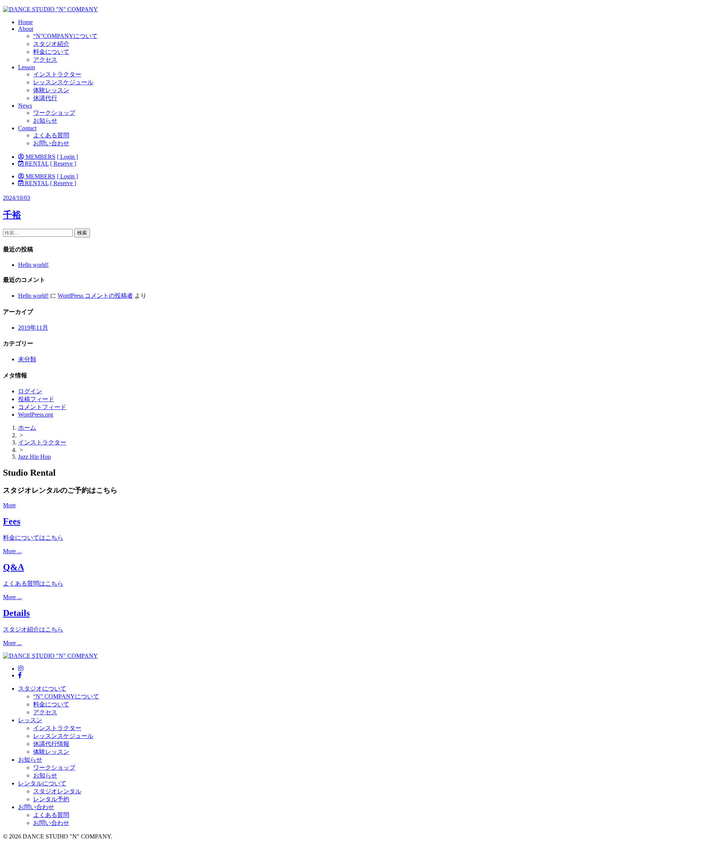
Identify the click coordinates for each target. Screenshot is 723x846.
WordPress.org (35, 414)
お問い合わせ (51, 143)
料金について (51, 52)
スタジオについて (42, 688)
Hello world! (33, 265)
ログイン (30, 391)
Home (25, 22)
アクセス (45, 59)
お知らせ (45, 120)
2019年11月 (33, 327)
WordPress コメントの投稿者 (95, 295)
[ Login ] (67, 157)
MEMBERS (39, 157)
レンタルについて (42, 783)
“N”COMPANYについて (65, 36)
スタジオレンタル (57, 791)
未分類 (27, 359)
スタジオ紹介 (51, 44)
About (25, 29)
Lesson (26, 67)
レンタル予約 (51, 799)
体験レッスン (51, 90)
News (25, 105)
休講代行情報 (51, 744)
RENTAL (36, 163)
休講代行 (45, 98)
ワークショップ (54, 113)
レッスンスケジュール (63, 82)
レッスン (30, 720)
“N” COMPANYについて (66, 696)
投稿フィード (36, 399)
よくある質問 (51, 135)
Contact (27, 128)
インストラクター (57, 74)
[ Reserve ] (63, 163)
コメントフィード (42, 407)
